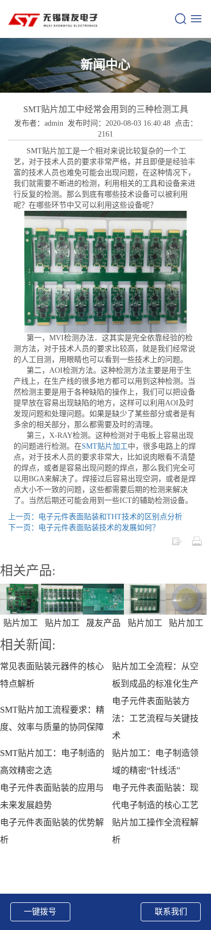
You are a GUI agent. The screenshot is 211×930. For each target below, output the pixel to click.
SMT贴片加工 (105, 446)
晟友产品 (103, 623)
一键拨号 (40, 911)
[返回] (176, 541)
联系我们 (171, 911)
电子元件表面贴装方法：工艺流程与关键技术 (155, 718)
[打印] (197, 541)
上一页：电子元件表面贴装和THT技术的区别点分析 (95, 517)
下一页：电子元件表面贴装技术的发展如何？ (84, 528)
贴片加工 (20, 623)
